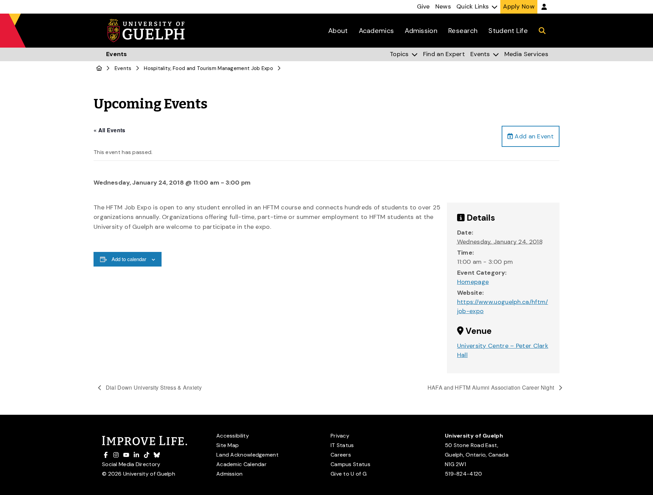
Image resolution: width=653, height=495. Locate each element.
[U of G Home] (99, 68)
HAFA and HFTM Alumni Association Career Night (492, 387)
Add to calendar (129, 258)
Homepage (473, 282)
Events (123, 68)
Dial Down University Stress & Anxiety (153, 387)
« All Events (109, 130)
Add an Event (533, 136)
